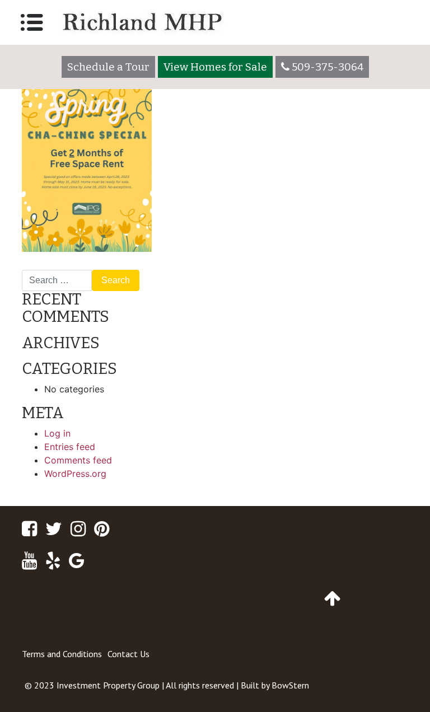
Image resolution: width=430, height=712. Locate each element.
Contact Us (128, 653)
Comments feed (78, 460)
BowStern (290, 685)
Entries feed (69, 446)
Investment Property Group (108, 685)
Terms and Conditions (62, 653)
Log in (57, 433)
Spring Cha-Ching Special (81, 265)
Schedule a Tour (108, 66)
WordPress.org (75, 473)
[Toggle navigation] (31, 22)
